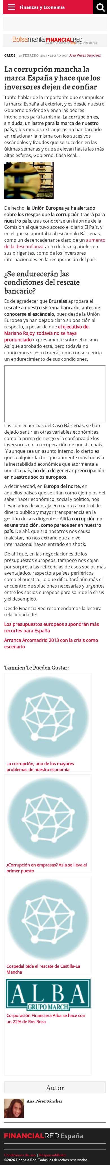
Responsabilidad (52, 1155)
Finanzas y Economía (42, 7)
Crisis (10, 55)
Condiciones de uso (20, 1155)
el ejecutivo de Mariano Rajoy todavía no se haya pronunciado (46, 333)
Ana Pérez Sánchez (85, 55)
